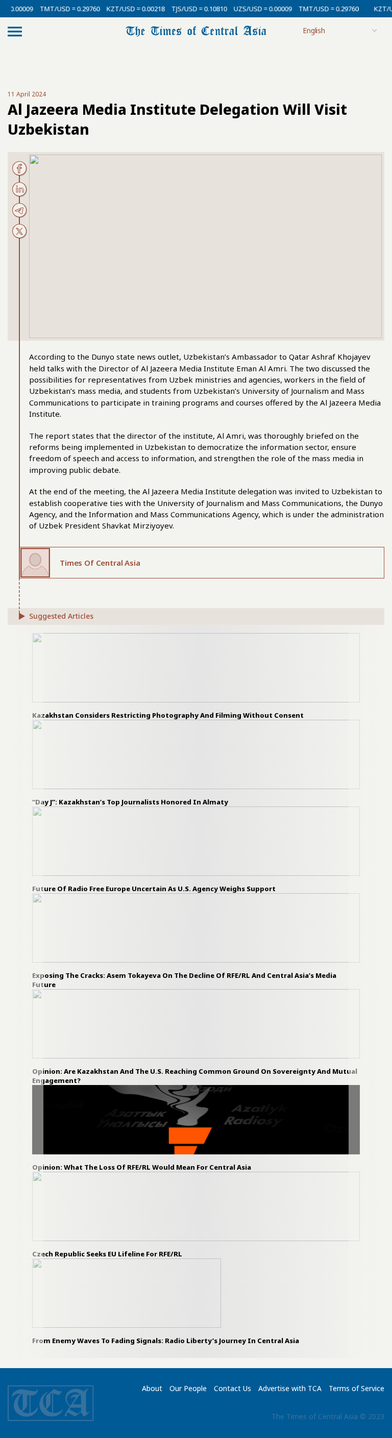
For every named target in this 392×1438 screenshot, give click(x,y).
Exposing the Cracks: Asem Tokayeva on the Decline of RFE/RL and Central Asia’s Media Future (184, 980)
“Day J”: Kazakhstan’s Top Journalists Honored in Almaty (130, 801)
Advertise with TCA (290, 1388)
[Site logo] (196, 30)
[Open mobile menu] (15, 31)
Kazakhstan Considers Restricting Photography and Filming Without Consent (168, 715)
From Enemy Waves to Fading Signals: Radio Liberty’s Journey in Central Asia (165, 1340)
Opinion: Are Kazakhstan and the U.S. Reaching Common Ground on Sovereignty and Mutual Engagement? (194, 1076)
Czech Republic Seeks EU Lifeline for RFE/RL (107, 1253)
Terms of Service (356, 1388)
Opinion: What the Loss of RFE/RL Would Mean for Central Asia (141, 1167)
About (152, 1388)
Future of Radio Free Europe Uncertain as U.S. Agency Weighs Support (154, 888)
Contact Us (232, 1388)
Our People (188, 1388)
